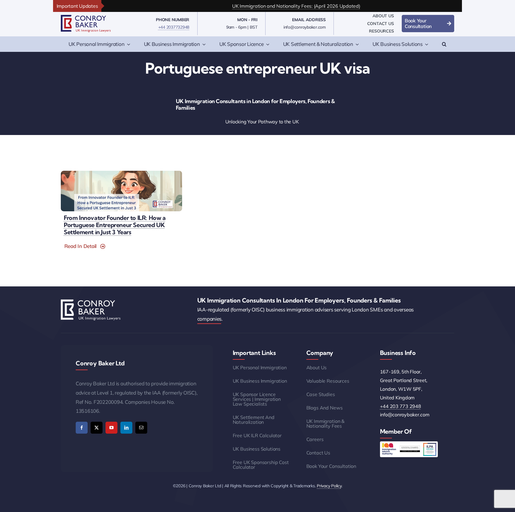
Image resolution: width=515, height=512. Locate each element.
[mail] (141, 428)
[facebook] (82, 428)
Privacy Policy (329, 485)
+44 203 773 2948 (400, 406)
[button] (444, 44)
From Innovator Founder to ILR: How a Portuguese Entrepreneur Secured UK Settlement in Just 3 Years (115, 225)
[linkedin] (126, 428)
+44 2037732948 (173, 27)
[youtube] (111, 428)
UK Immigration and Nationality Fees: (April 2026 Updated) (278, 6)
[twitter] (97, 428)
